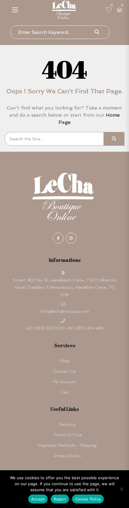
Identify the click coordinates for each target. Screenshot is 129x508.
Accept (38, 499)
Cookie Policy (88, 499)
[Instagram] (71, 238)
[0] (109, 10)
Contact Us (64, 371)
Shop (64, 360)
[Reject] (121, 489)
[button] (15, 9)
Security (67, 424)
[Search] (114, 139)
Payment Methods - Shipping (67, 445)
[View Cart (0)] (119, 10)
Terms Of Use (67, 434)
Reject (60, 499)
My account (64, 381)
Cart (64, 392)
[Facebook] (58, 238)
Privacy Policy (67, 455)
